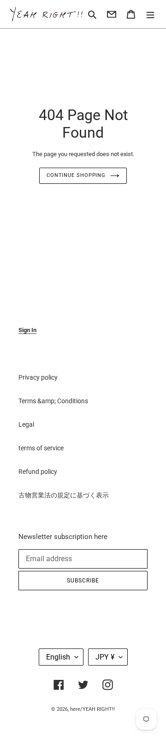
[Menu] (150, 14)
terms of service (41, 448)
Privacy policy (38, 377)
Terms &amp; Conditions (53, 401)
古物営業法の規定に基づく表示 (63, 495)
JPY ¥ (104, 657)
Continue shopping (76, 175)
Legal (26, 424)
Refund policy (37, 471)
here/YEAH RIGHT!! (92, 709)
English (58, 657)
